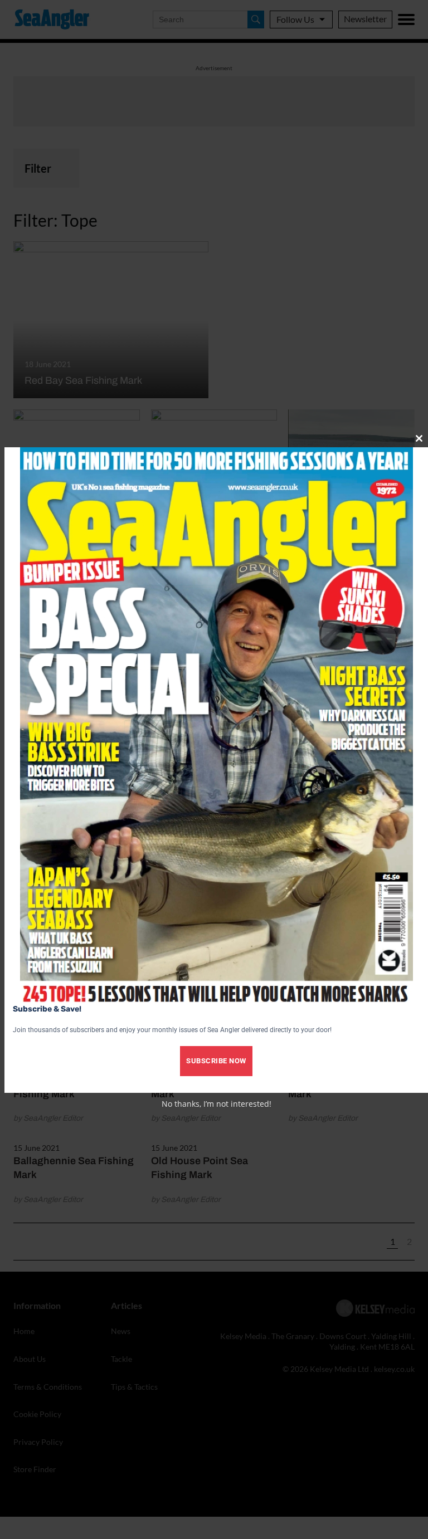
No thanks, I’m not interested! (216, 1103)
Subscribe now (216, 1061)
